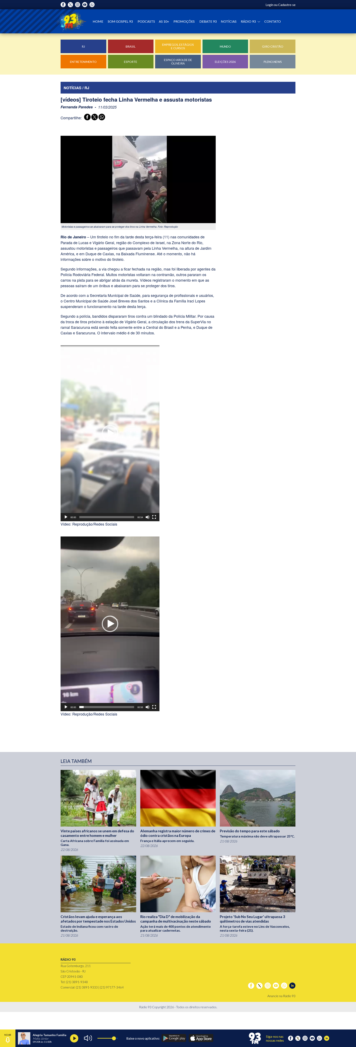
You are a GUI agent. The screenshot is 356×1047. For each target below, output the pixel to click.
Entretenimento (83, 61)
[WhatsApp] (101, 117)
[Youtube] (84, 4)
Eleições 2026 (225, 61)
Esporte (130, 61)
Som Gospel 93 (120, 21)
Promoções (184, 21)
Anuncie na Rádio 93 (281, 996)
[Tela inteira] (154, 517)
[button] (110, 433)
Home (98, 21)
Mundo (225, 46)
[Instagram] (77, 4)
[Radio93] (70, 21)
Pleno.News (272, 61)
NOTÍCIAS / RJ (76, 87)
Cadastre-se (286, 5)
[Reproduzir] (66, 517)
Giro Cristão (272, 46)
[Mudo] (147, 517)
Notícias (229, 21)
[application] (110, 433)
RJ (83, 46)
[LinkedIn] (292, 986)
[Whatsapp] (92, 4)
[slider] (106, 517)
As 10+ (164, 21)
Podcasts (146, 21)
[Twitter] (70, 4)
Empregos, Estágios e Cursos (178, 46)
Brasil (131, 46)
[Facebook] (63, 4)
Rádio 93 (248, 21)
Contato (272, 21)
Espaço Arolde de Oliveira (178, 61)
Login (269, 5)
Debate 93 (208, 21)
